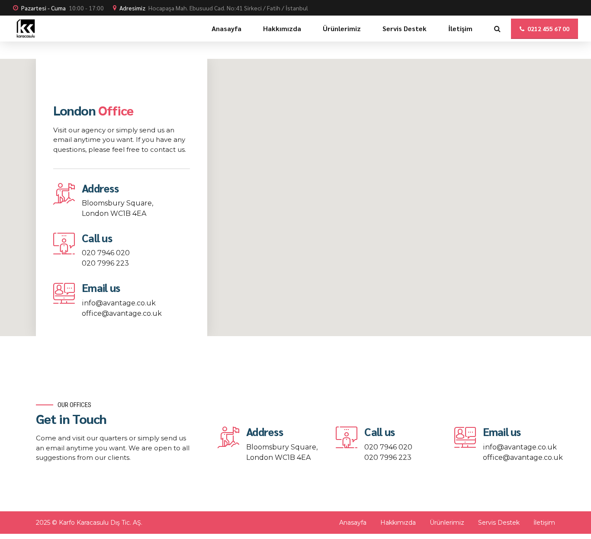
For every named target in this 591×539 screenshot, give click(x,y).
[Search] (497, 28)
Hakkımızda (282, 28)
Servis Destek (404, 28)
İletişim (460, 28)
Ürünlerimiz (342, 28)
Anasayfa (226, 28)
